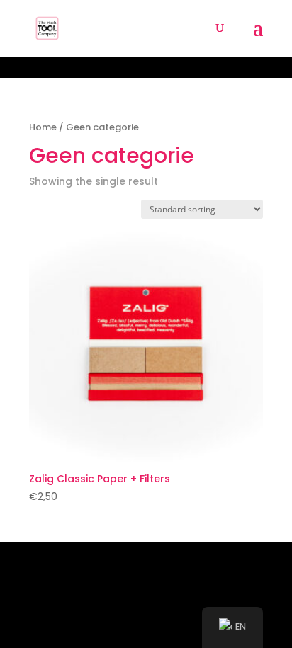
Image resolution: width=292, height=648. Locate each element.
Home (43, 127)
